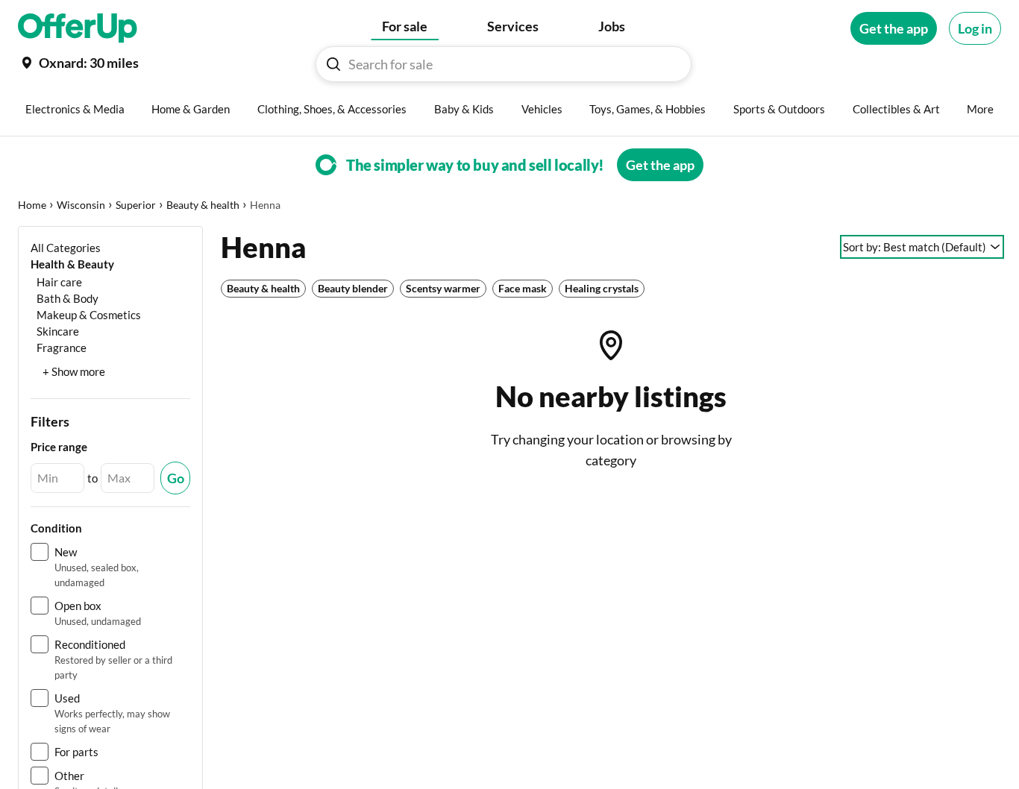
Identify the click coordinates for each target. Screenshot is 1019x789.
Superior (136, 204)
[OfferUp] (77, 28)
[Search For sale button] (333, 64)
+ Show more (74, 371)
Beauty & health (202, 204)
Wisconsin (81, 204)
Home (32, 204)
